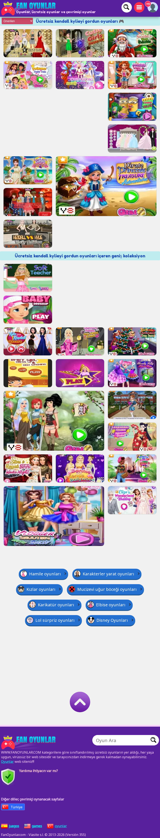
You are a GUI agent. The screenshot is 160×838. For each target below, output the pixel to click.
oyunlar (61, 826)
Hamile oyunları (45, 574)
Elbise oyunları (110, 605)
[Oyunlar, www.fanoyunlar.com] (29, 8)
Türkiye (16, 807)
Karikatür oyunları (56, 605)
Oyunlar (7, 761)
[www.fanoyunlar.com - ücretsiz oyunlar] (29, 742)
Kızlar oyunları (40, 589)
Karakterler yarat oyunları (108, 574)
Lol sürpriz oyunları (55, 620)
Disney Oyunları (112, 620)
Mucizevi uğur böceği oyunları (107, 589)
